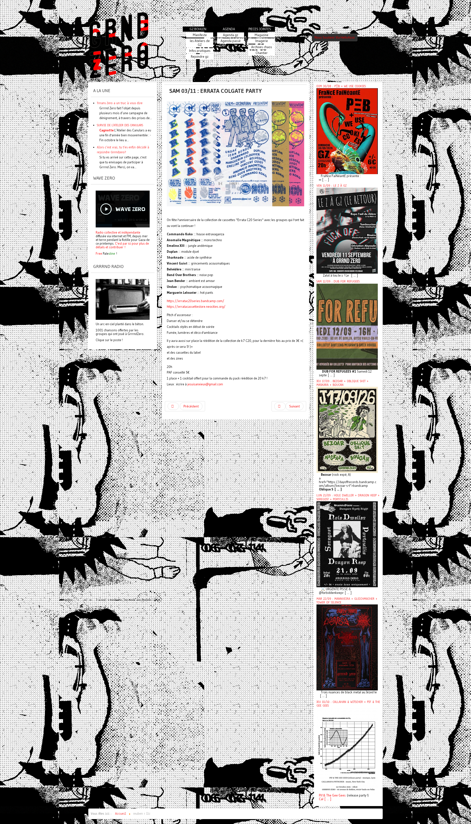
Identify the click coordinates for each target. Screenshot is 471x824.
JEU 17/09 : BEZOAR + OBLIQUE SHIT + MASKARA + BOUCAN (342, 383)
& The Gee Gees (334, 795)
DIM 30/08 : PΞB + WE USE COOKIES (341, 86)
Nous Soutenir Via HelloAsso (334, 37)
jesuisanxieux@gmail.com (205, 384)
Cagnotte (106, 130)
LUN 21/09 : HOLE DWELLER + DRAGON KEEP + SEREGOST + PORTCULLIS (347, 497)
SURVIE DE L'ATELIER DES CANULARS (120, 125)
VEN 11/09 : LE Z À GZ (331, 185)
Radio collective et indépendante (118, 232)
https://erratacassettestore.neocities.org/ (196, 307)
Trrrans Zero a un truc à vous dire (120, 103)
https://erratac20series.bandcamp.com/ (195, 301)
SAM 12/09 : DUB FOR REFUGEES (338, 281)
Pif (320, 795)
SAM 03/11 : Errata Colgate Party (215, 90)
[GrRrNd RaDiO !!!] (123, 299)
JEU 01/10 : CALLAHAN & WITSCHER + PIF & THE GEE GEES (348, 704)
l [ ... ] (327, 799)
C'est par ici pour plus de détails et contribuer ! (122, 245)
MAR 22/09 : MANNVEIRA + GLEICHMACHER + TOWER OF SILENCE (346, 601)
